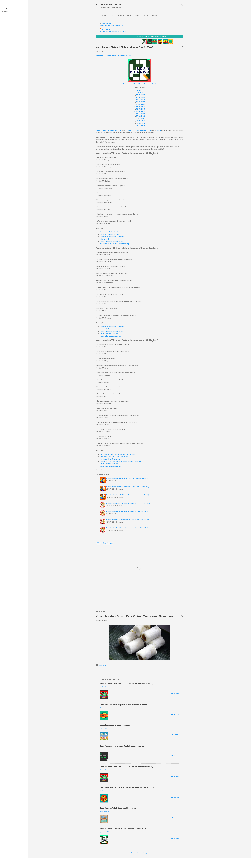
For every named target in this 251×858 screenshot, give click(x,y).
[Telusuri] (182, 5)
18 (139, 97)
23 (139, 100)
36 (134, 107)
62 (137, 118)
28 (139, 102)
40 (144, 107)
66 (134, 121)
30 (144, 102)
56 (134, 116)
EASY (104, 15)
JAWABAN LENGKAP (111, 4)
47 (137, 111)
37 (137, 107)
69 (142, 121)
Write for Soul (104, 239)
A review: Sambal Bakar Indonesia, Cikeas (113, 31)
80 (144, 125)
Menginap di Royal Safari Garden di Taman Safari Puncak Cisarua (120, 461)
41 (134, 109)
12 (137, 95)
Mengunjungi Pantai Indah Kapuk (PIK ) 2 (113, 331)
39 (142, 107)
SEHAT (146, 15)
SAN (159, 130)
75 (144, 123)
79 (142, 125)
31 (134, 104)
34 (142, 104)
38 (139, 107)
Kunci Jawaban (108, 543)
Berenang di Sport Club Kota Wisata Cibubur (114, 457)
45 (144, 109)
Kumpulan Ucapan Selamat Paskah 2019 (116, 725)
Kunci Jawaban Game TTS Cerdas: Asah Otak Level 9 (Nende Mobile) (127, 478)
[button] (182, 47)
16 (134, 97)
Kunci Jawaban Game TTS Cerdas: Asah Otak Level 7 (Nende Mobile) (127, 495)
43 (139, 109)
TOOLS (112, 15)
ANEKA (137, 15)
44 (142, 109)
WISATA (121, 15)
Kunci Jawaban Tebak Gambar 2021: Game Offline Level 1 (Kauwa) (126, 767)
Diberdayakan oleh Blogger (139, 853)
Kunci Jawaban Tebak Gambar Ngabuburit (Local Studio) (118, 454)
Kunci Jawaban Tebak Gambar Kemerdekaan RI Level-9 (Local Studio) (127, 511)
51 (134, 114)
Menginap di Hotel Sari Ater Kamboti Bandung (114, 244)
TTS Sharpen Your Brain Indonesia (138, 130)
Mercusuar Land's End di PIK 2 (109, 234)
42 (137, 109)
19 (142, 97)
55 (144, 114)
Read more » (174, 693)
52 (137, 114)
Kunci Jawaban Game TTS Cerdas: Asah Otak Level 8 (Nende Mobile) (127, 487)
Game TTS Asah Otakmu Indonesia (109, 130)
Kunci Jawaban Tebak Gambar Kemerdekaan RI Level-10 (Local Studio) (128, 503)
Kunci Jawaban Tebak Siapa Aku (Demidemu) (118, 808)
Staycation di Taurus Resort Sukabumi (112, 237)
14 (142, 95)
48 (139, 111)
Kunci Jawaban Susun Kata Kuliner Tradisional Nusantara (134, 616)
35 (144, 104)
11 (134, 95)
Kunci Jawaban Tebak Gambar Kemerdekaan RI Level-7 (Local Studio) (127, 528)
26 (134, 102)
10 (142, 92)
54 (142, 114)
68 (139, 121)
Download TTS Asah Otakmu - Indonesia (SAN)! (113, 56)
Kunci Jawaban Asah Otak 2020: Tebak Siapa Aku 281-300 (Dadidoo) (127, 787)
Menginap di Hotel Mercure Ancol (110, 459)
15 (144, 95)
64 (142, 118)
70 (144, 121)
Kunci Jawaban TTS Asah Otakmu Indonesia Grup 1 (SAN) (123, 829)
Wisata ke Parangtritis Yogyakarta (110, 336)
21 (134, 100)
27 (137, 102)
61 (134, 118)
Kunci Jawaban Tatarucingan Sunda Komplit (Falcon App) (123, 746)
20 (144, 97)
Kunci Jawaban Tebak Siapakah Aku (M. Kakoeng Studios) (123, 704)
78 (139, 125)
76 (134, 125)
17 (137, 97)
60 (144, 116)
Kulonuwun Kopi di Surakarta (109, 334)
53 (139, 114)
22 (137, 100)
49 (142, 111)
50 (144, 111)
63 (139, 118)
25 (144, 100)
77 (137, 125)
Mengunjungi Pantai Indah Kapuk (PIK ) (112, 241)
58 (139, 116)
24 (142, 100)
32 (137, 104)
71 (134, 123)
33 (139, 104)
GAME (129, 15)
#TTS (98, 543)
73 (139, 123)
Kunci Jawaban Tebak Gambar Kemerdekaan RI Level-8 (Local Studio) (127, 519)
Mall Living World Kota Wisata (109, 232)
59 (142, 116)
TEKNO (154, 15)
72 (137, 123)
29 (142, 102)
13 (139, 95)
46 (134, 111)
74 (142, 123)
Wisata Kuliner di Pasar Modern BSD (111, 26)
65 (144, 118)
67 (137, 121)
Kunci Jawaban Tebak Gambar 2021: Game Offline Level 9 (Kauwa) (126, 684)
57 (137, 116)
